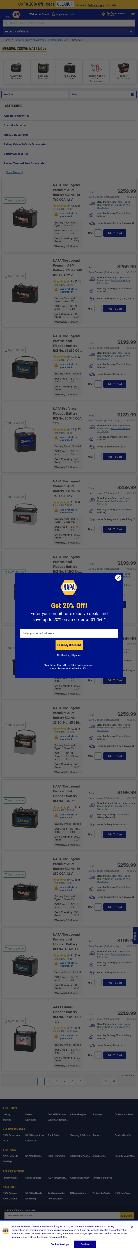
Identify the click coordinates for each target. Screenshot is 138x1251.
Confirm (84, 1244)
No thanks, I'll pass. (69, 655)
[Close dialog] (118, 578)
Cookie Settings (60, 1244)
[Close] (132, 1227)
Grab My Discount (69, 645)
